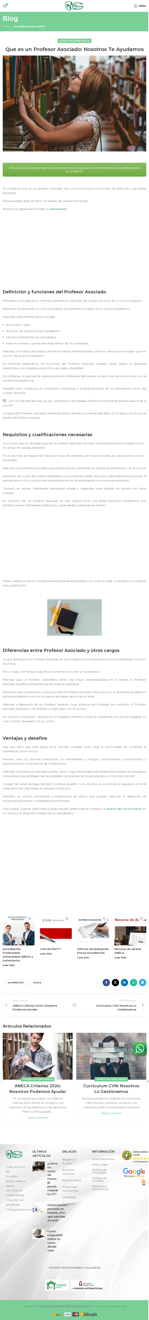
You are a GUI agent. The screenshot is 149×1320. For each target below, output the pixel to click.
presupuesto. (57, 209)
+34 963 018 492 (15, 1195)
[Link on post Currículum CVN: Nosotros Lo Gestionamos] (111, 1056)
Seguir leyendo (37, 1117)
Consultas (69, 1197)
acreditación (15, 982)
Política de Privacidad (99, 1171)
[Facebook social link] (106, 982)
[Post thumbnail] (39, 1179)
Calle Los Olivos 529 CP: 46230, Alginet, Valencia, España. (16, 1176)
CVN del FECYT (50, 949)
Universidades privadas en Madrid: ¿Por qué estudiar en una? (57, 1212)
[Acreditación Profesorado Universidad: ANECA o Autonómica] (19, 929)
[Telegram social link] (142, 982)
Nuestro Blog (71, 1180)
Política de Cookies (99, 1179)
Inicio (6, 26)
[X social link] (115, 982)
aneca (37, 982)
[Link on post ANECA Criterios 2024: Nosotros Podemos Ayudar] (38, 1056)
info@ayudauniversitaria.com (24, 1209)
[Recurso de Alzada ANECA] (130, 929)
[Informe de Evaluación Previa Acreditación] (93, 929)
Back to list (74, 1005)
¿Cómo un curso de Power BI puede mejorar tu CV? (52, 1179)
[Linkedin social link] (124, 982)
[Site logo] (74, 5)
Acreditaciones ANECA (29, 26)
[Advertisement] (75, 249)
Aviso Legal (100, 1164)
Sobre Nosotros (103, 1159)
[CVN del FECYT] (56, 929)
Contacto (68, 1203)
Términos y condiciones (100, 1188)
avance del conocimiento (124, 809)
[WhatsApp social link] (133, 982)
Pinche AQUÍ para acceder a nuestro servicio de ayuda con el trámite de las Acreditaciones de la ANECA (74, 169)
